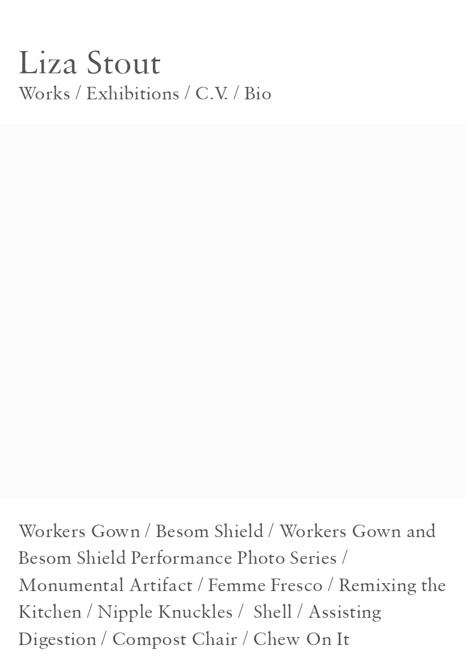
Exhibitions (130, 92)
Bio (258, 92)
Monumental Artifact (105, 584)
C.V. (211, 92)
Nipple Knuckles (165, 611)
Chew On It (301, 638)
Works (44, 92)
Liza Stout (89, 61)
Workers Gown (79, 530)
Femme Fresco (265, 584)
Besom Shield (210, 530)
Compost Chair (175, 638)
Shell (273, 611)
